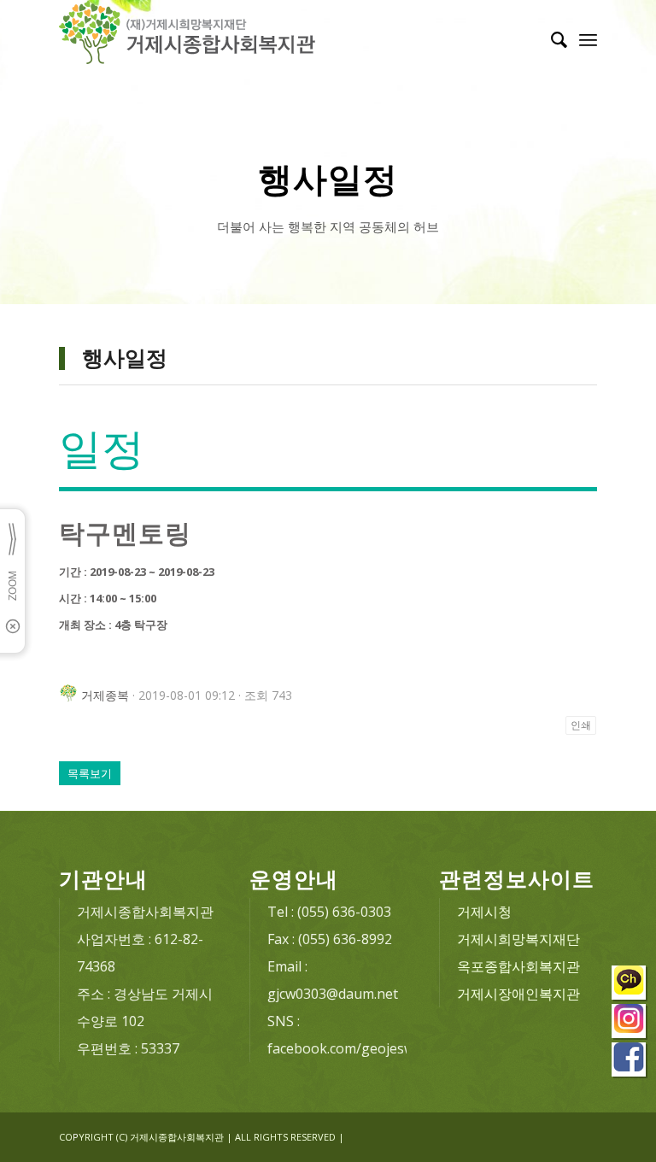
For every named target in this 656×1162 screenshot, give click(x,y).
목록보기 (89, 773)
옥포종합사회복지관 (518, 966)
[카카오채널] (629, 984)
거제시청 (484, 911)
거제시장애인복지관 (518, 993)
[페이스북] (629, 1061)
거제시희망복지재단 (518, 939)
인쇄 (581, 725)
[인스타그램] (629, 1023)
